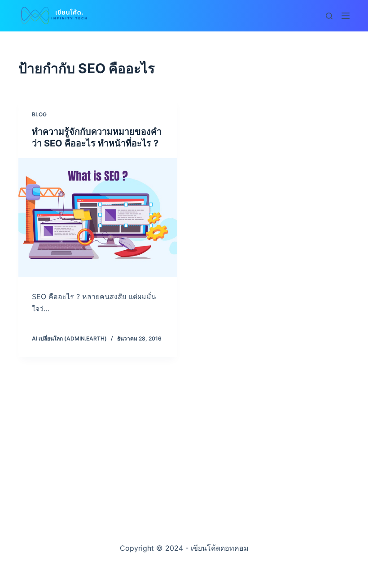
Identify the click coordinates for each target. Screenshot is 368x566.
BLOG (39, 114)
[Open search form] (329, 16)
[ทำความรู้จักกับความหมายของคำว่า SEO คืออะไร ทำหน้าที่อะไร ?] (97, 218)
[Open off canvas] (346, 16)
